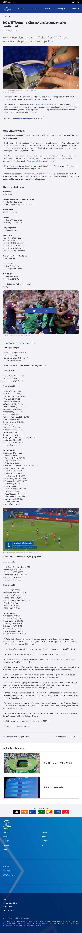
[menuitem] (22, 9)
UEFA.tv (6, 841)
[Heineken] (41, 812)
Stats (5, 850)
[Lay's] (49, 812)
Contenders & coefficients (19, 343)
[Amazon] (24, 812)
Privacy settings (8, 910)
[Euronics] (57, 812)
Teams (44, 832)
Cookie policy (7, 907)
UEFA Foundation (9, 875)
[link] (21, 9)
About (44, 845)
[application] (41, 529)
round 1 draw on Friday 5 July (40, 104)
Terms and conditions (10, 903)
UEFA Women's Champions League (7, 9)
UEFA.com (6, 870)
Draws (5, 836)
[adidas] (16, 812)
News (44, 836)
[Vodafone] (65, 812)
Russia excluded (33, 161)
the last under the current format (39, 99)
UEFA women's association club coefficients (51, 135)
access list (11, 135)
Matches (6, 832)
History (44, 841)
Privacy (5, 899)
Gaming (6, 845)
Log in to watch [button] (43, 311)
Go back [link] (7, 17)
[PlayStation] (32, 812)
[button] (61, 9)
